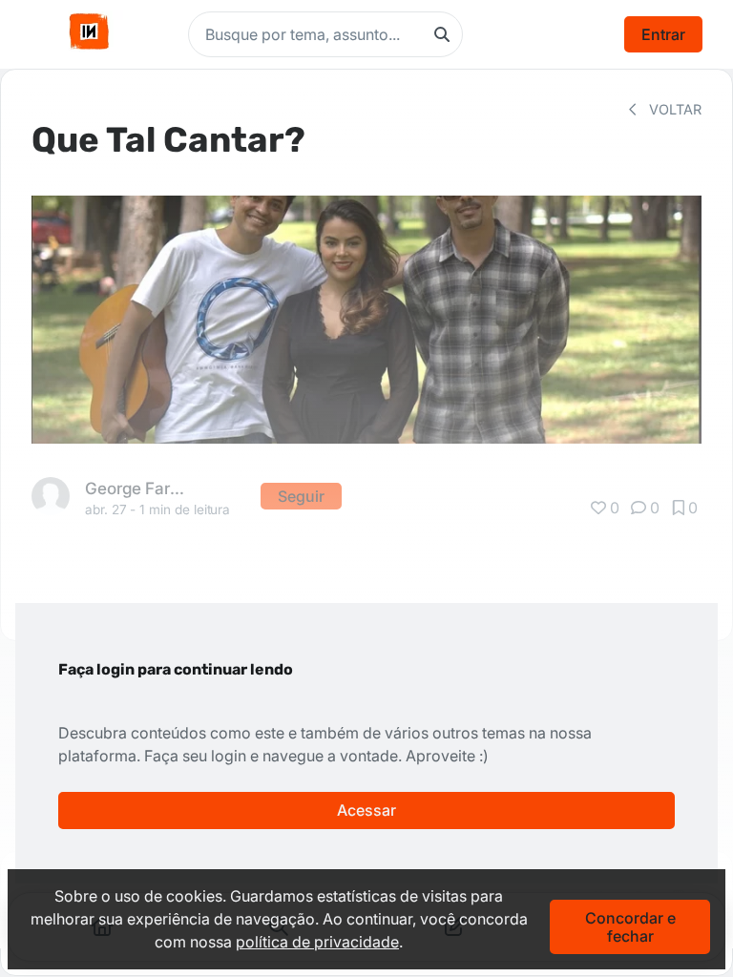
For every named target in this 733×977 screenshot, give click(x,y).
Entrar (663, 34)
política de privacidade (317, 941)
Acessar (366, 810)
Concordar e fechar (630, 926)
